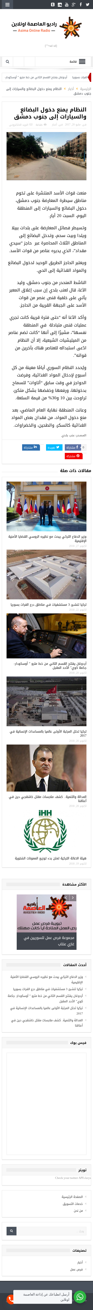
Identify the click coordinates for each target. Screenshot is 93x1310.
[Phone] (11, 1299)
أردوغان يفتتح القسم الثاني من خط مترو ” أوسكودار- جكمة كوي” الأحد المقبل (50, 666)
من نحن (78, 1210)
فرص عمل (76, 1269)
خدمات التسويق (73, 1204)
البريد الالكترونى (18, 124)
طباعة (39, 124)
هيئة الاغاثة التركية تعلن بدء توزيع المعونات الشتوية (50, 858)
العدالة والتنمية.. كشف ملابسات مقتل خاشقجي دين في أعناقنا (47, 799)
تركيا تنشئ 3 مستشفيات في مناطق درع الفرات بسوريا (48, 605)
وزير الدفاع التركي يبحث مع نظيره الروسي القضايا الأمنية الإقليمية (47, 539)
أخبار (54, 124)
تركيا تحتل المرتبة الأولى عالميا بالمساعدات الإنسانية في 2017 (48, 733)
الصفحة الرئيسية (72, 1197)
